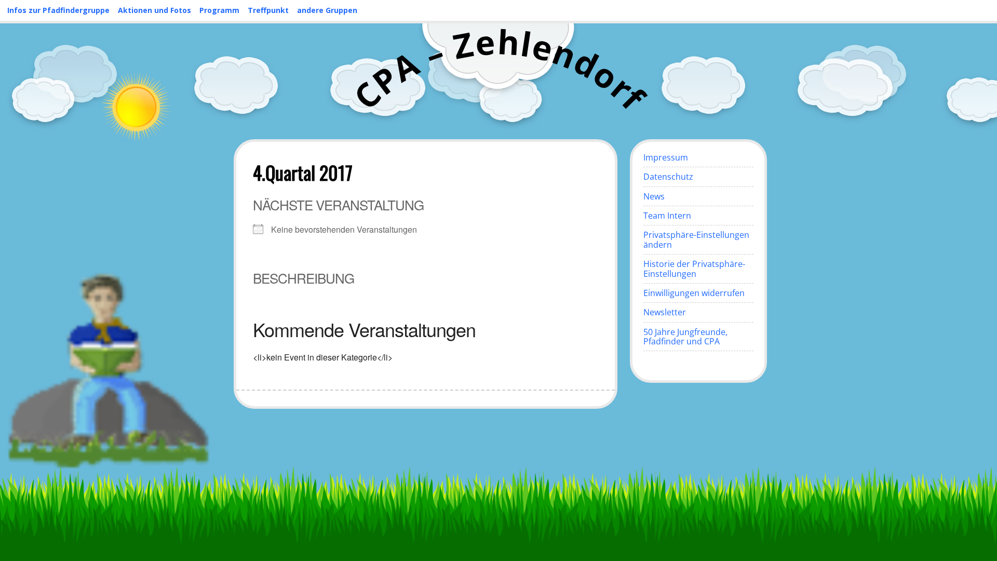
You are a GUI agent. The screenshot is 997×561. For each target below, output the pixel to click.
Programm (219, 10)
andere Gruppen (327, 10)
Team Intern (667, 215)
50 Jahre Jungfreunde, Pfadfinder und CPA (685, 336)
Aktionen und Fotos (154, 10)
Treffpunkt (268, 10)
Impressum (665, 157)
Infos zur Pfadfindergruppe (58, 10)
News (654, 196)
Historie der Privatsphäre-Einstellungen (694, 268)
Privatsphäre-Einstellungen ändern (696, 239)
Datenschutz (668, 176)
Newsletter (664, 312)
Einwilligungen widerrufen (694, 293)
